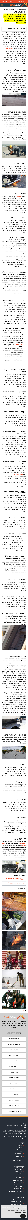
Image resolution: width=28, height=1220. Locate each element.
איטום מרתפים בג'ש (14, 1106)
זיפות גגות (19, 196)
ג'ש (24, 1010)
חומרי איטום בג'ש (14, 1072)
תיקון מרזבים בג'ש (14, 1039)
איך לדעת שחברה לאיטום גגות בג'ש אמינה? (15, 879)
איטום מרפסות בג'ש (14, 1100)
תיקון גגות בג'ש (14, 1050)
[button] (2, 4)
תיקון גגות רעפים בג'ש (14, 1044)
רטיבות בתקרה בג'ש (14, 1055)
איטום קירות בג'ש (14, 1094)
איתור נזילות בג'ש (14, 1089)
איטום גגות (19, 9)
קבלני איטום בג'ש (14, 1061)
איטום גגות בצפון (12, 9)
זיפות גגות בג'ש (14, 1083)
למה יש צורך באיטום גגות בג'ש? (16, 883)
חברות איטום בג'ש (14, 1078)
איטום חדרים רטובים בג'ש (14, 1111)
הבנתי (23, 1216)
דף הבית (24, 9)
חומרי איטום (9, 48)
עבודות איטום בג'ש (14, 1067)
